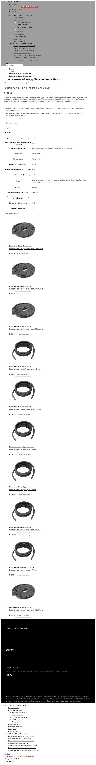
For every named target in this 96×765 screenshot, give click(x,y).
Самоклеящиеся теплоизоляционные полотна (27, 55)
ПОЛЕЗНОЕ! (13, 4)
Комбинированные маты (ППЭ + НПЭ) (24, 46)
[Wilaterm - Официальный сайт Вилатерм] (12, 1)
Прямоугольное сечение (24, 27)
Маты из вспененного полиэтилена (24, 48)
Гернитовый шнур (19, 34)
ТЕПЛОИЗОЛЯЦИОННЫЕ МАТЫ (20, 43)
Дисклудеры (17, 39)
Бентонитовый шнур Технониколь (20, 246)
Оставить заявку (11, 123)
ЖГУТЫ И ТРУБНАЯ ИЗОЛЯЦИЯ (20, 15)
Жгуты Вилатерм (18, 18)
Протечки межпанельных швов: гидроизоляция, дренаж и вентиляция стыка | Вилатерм (36, 635)
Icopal (19, 29)
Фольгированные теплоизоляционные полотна (27, 60)
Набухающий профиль (20, 36)
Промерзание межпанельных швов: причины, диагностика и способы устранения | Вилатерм (37, 642)
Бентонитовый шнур (19, 20)
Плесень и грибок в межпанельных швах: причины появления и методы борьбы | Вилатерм (36, 639)
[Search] (24, 65)
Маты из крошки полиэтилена (22, 53)
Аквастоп (20, 32)
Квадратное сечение (23, 22)
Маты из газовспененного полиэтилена (25, 50)
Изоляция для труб (19, 41)
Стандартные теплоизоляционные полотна (26, 57)
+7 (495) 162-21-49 (23, 6)
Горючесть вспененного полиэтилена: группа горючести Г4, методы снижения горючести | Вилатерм (40, 646)
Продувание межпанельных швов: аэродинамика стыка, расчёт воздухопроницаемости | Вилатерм (39, 632)
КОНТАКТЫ (12, 11)
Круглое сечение (22, 25)
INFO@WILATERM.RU (16, 9)
